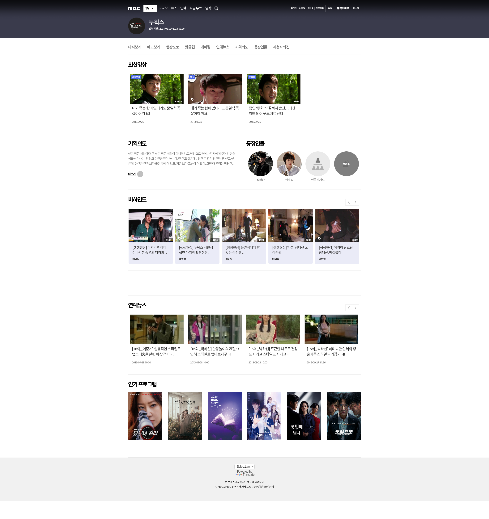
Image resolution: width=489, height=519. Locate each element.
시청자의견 (281, 47)
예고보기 (153, 47)
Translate (248, 474)
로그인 (293, 8)
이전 (348, 202)
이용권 (302, 8)
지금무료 (196, 8)
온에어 (330, 8)
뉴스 (174, 8)
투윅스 (156, 22)
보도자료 (320, 8)
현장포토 (172, 47)
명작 (208, 8)
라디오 (163, 8)
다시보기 (134, 47)
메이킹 (205, 47)
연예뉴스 (222, 47)
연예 (183, 8)
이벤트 (310, 8)
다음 (355, 202)
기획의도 (241, 47)
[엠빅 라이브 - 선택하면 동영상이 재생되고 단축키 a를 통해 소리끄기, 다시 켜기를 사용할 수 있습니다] (343, 8)
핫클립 (190, 47)
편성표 (356, 8)
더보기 (132, 174)
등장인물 (260, 47)
